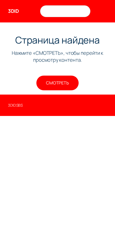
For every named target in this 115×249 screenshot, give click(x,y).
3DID (13, 10)
